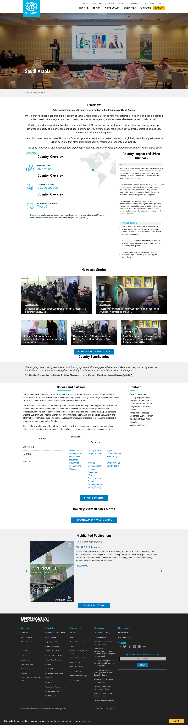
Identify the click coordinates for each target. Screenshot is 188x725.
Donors (110, 3)
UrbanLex (48, 682)
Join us (23, 655)
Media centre (136, 3)
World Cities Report (52, 696)
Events (162, 3)
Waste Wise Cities (76, 667)
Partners (24, 673)
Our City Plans (50, 669)
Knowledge (130, 8)
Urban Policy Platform (53, 687)
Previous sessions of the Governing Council (103, 694)
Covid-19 (86, 3)
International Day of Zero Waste (79, 652)
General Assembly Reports (104, 700)
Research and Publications (55, 633)
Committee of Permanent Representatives (103, 643)
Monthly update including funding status (103, 681)
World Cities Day (76, 671)
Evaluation (25, 651)
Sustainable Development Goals (30, 679)
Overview (24, 633)
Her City (48, 664)
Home (27, 93)
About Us (84, 8)
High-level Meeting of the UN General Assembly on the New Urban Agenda (105, 663)
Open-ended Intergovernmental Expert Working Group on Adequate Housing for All (104, 652)
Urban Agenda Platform (54, 673)
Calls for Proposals (77, 642)
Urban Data (49, 678)
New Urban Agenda (28, 664)
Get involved (150, 3)
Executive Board (100, 637)
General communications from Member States (103, 687)
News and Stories (124, 637)
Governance (98, 3)
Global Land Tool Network (54, 655)
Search (147, 8)
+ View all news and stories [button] (94, 351)
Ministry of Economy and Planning (75, 466)
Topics (96, 8)
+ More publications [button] (94, 605)
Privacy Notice (111, 709)
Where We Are (112, 8)
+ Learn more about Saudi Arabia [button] (94, 520)
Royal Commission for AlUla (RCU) (114, 453)
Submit (142, 665)
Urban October (75, 662)
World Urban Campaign (78, 676)
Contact (99, 709)
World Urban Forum (77, 680)
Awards (72, 637)
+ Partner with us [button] (94, 498)
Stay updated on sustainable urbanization (142, 654)
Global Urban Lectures (53, 660)
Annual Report (26, 642)
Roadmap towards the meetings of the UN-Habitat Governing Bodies (104, 672)
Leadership (25, 660)
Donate (159, 8)
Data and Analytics (52, 646)
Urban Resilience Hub (53, 691)
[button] (26, 571)
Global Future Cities (52, 651)
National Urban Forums (78, 658)
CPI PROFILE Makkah (88, 547)
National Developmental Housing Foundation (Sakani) (95, 469)
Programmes (122, 3)
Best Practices (50, 637)
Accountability (26, 637)
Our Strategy (25, 669)
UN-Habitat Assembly (102, 633)
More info (87, 721)
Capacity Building (51, 642)
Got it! (176, 721)
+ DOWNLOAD (82, 566)
